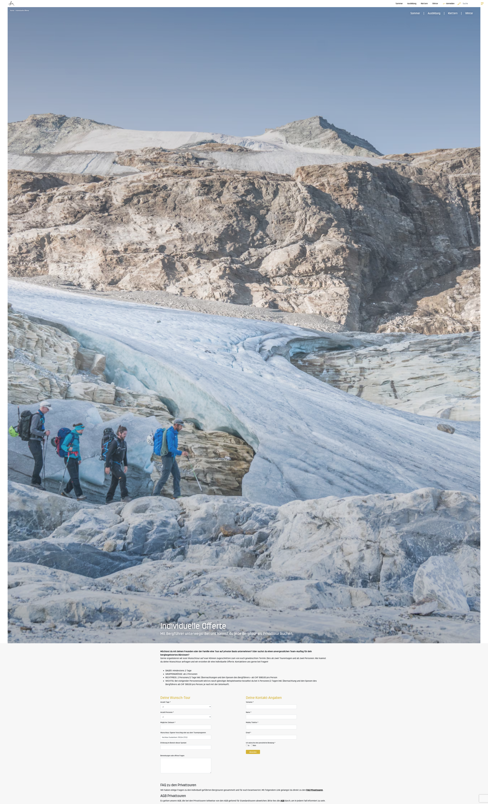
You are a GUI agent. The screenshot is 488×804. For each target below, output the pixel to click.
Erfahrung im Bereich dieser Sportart (173, 743)
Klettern (424, 3)
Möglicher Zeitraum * (168, 722)
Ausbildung (411, 3)
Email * (248, 733)
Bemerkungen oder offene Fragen (172, 756)
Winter (435, 3)
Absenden (253, 752)
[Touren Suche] (458, 3)
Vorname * (250, 702)
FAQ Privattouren (314, 790)
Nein (254, 745)
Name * (248, 712)
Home (12, 10)
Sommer (399, 3)
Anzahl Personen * (167, 712)
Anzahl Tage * (165, 702)
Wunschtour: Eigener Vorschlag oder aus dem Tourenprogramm (183, 733)
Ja (248, 745)
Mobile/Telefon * (252, 722)
